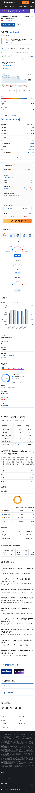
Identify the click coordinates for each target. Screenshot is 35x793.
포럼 (28, 48)
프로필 (6, 52)
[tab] (4, 235)
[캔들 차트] (3, 56)
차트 (7, 48)
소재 (32, 474)
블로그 (3, 716)
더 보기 (3, 466)
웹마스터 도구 (5, 727)
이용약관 (3, 772)
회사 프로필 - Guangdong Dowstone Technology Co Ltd (16, 452)
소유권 (12, 52)
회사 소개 (21, 716)
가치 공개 (29, 98)
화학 (32, 470)
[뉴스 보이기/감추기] (11, 56)
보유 (3, 487)
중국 (32, 481)
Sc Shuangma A (7, 550)
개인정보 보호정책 (5, 778)
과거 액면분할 (26, 52)
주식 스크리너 (13, 6)
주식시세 (4, 6)
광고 (20, 720)
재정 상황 (14, 48)
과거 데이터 (18, 52)
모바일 (3, 720)
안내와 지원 (22, 723)
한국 (20, 6)
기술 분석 (21, 48)
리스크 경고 (4, 783)
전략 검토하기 (9, 42)
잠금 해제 (18, 444)
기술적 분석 (5, 230)
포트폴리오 (4, 723)
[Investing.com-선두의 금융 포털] (10, 2)
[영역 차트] (5, 56)
